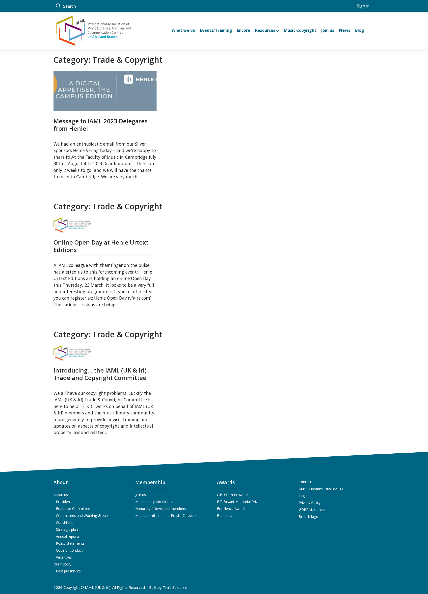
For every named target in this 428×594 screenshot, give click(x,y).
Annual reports (68, 536)
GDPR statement (312, 509)
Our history (62, 564)
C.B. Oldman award (232, 494)
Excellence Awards (231, 508)
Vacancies (64, 557)
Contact (305, 481)
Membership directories (154, 501)
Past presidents (68, 571)
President (63, 501)
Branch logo (308, 516)
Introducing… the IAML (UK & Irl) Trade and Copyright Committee (100, 374)
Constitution (66, 522)
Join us (140, 494)
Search (69, 6)
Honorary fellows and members (160, 508)
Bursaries (224, 515)
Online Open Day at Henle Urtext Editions (101, 246)
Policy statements (70, 543)
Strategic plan (67, 529)
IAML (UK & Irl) (97, 587)
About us (61, 494)
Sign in (363, 6)
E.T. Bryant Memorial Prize (238, 501)
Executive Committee (73, 508)
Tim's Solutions (174, 587)
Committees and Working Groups (82, 515)
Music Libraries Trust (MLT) (321, 488)
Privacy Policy (310, 502)
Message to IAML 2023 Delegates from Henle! (101, 124)
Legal (303, 495)
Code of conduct (69, 550)
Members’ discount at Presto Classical (165, 515)
